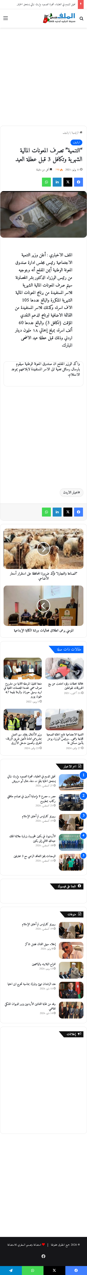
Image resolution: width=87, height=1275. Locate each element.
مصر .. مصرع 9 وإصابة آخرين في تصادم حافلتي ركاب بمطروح (31, 799)
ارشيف (66, 132)
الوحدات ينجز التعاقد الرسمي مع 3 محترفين (35, 856)
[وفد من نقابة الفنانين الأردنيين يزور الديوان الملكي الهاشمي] (71, 1010)
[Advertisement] (43, 76)
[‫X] (67, 182)
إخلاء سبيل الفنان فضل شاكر (40, 944)
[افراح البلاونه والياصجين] (71, 970)
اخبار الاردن (70, 492)
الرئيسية (76, 132)
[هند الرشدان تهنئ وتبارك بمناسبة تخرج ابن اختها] (71, 990)
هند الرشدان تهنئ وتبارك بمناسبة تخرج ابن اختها (32, 984)
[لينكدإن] (57, 182)
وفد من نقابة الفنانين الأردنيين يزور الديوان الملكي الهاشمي (30, 1006)
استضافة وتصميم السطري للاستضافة (24, 1244)
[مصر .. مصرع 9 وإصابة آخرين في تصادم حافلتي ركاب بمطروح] (71, 802)
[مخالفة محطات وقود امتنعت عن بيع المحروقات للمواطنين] (64, 668)
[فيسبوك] (78, 182)
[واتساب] (46, 182)
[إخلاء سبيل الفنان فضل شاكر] (71, 950)
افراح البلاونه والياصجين (44, 964)
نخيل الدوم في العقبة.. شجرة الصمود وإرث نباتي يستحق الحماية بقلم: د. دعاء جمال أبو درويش (31, 779)
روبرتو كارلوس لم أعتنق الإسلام (39, 816)
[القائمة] (5, 20)
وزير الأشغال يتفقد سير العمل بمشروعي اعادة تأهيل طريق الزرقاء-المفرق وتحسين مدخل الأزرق (23, 739)
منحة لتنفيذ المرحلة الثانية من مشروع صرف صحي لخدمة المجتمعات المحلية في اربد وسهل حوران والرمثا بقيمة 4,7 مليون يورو (23, 690)
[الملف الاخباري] (58, 18)
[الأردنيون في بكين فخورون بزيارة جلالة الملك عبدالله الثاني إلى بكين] (71, 842)
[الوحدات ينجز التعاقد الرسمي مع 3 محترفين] (71, 862)
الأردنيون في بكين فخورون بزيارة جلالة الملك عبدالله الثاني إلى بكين (32, 838)
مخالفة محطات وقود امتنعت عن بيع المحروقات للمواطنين (65, 686)
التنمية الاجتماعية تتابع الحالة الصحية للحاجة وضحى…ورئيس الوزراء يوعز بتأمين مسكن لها (65, 739)
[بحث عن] (81, 20)
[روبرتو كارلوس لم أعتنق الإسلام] (71, 822)
